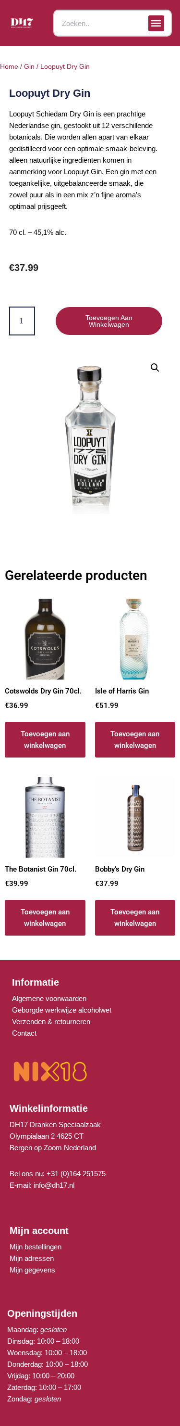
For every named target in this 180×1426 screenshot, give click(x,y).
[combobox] (112, 23)
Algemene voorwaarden (49, 998)
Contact (24, 1033)
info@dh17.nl (54, 1185)
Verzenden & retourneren (51, 1021)
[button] (156, 23)
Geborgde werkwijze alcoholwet (61, 1010)
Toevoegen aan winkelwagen (108, 321)
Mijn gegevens (32, 1270)
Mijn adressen (32, 1258)
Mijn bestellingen (35, 1247)
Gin (29, 66)
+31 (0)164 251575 (76, 1173)
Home (9, 66)
